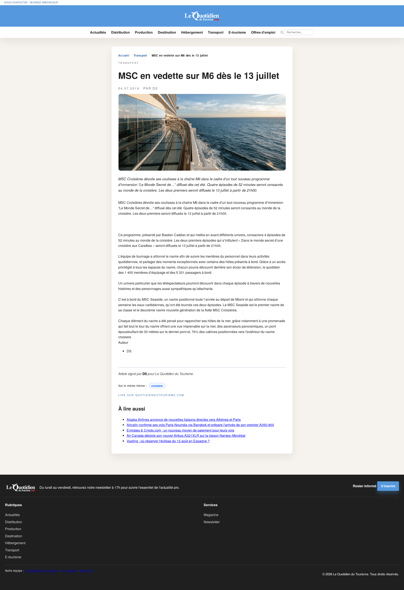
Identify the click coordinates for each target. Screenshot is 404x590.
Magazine (211, 514)
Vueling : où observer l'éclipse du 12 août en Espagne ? (168, 441)
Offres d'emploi (263, 32)
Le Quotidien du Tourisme (42, 570)
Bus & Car (86, 570)
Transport (215, 32)
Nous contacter (16, 2)
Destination (167, 32)
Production (144, 32)
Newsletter (212, 521)
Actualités (98, 32)
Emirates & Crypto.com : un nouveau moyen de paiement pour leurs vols (180, 430)
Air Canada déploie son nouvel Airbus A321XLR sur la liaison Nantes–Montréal (186, 435)
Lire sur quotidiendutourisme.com (151, 395)
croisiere (157, 386)
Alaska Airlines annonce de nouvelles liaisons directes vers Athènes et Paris (184, 419)
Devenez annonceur (44, 2)
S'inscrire (388, 486)
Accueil (123, 55)
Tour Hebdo (69, 570)
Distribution (120, 32)
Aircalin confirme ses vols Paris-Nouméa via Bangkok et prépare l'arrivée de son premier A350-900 (200, 424)
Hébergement (192, 32)
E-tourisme (237, 32)
